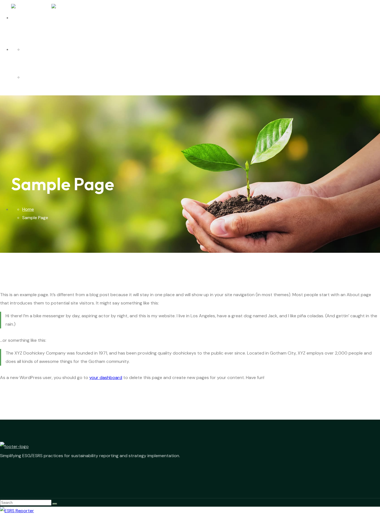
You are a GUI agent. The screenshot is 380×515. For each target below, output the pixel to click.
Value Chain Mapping (47, 49)
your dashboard (105, 377)
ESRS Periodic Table (46, 77)
